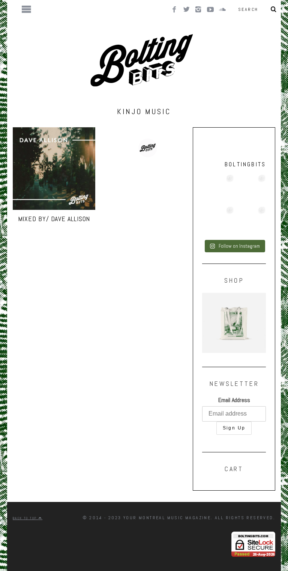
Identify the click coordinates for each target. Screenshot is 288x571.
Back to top (26, 518)
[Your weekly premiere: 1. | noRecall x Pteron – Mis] (218, 190)
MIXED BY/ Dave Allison (54, 218)
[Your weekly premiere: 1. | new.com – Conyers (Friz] (218, 222)
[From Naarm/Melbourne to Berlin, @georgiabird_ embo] (250, 190)
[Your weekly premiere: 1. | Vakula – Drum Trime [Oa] (250, 222)
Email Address (234, 400)
